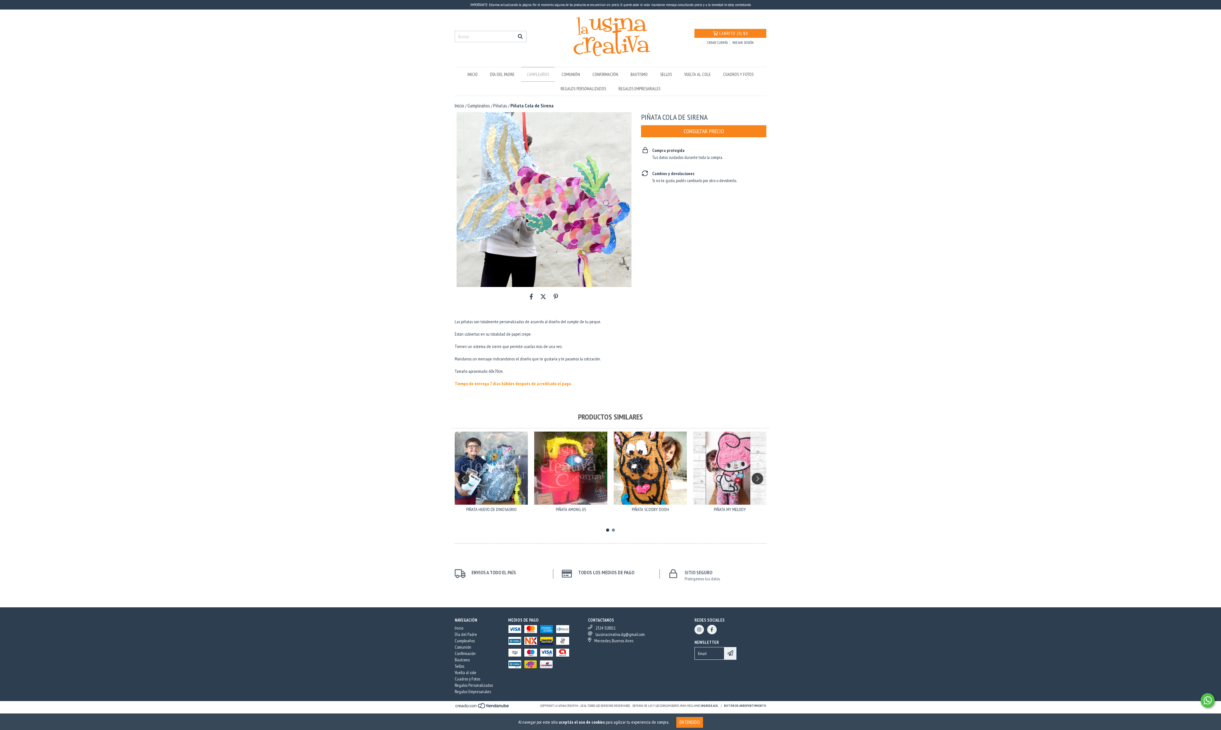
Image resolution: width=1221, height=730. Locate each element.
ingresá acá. (710, 706)
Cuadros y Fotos (738, 74)
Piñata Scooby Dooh (650, 509)
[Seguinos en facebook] (712, 629)
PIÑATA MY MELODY (730, 509)
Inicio (472, 74)
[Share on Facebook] (531, 296)
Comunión (571, 74)
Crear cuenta (717, 42)
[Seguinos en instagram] (699, 629)
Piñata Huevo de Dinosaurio (491, 509)
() (733, 33)
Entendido (689, 722)
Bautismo (639, 74)
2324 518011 (606, 628)
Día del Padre (502, 74)
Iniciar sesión (743, 42)
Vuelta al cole (697, 74)
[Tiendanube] (482, 708)
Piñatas (500, 105)
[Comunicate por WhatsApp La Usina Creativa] (1208, 700)
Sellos (666, 74)
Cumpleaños (538, 74)
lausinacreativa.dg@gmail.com (620, 634)
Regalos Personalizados (583, 89)
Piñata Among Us (571, 509)
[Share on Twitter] (543, 296)
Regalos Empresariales (639, 89)
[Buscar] (520, 36)
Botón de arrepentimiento (745, 706)
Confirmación (605, 74)
